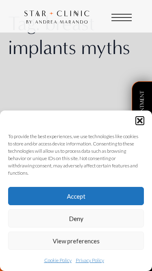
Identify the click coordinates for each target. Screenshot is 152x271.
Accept (76, 196)
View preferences (76, 241)
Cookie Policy (58, 260)
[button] (140, 121)
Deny (76, 218)
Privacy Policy (90, 260)
